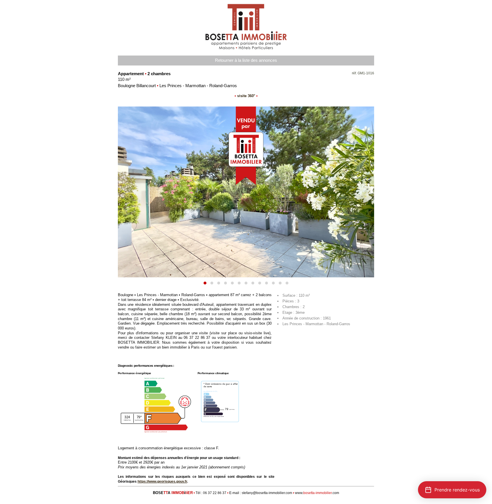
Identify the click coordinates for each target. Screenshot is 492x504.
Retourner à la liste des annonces (246, 60)
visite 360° (246, 96)
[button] (205, 283)
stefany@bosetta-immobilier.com (267, 493)
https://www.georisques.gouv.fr (162, 481)
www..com (317, 493)
